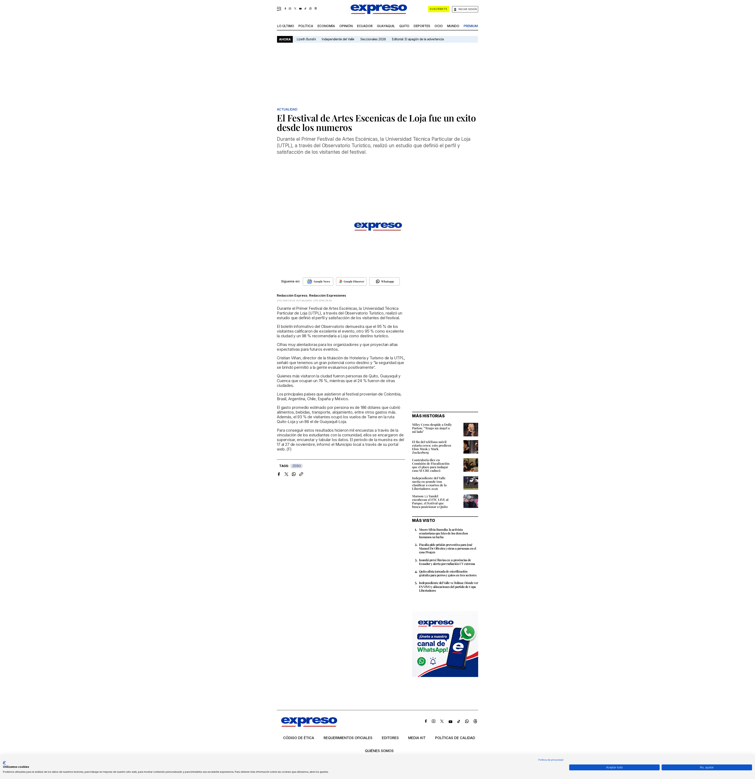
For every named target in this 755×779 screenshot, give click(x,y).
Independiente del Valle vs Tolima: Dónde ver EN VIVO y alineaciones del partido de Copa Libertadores (448, 586)
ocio (439, 26)
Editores (390, 738)
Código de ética (298, 738)
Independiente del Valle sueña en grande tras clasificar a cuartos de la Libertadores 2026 (429, 483)
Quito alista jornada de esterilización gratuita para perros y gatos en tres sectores (447, 573)
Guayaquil (386, 26)
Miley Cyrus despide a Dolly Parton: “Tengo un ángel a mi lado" (432, 428)
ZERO (296, 466)
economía (326, 26)
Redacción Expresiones (327, 295)
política (305, 26)
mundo (453, 26)
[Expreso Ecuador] (309, 725)
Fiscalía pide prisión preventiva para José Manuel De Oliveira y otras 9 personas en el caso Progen (447, 548)
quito (404, 26)
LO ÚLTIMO (285, 26)
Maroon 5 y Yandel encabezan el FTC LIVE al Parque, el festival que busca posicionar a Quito (430, 501)
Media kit (417, 738)
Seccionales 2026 (373, 39)
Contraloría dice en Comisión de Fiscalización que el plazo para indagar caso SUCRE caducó (430, 465)
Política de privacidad (550, 759)
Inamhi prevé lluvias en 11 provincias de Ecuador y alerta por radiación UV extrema (447, 562)
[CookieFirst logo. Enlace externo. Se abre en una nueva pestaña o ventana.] (4, 763)
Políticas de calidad (455, 738)
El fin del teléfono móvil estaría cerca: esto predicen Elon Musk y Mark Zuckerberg (431, 447)
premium (471, 26)
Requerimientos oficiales (348, 738)
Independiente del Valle (338, 39)
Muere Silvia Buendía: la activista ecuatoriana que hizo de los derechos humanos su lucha (443, 533)
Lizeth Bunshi (306, 39)
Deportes (422, 26)
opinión (346, 26)
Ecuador (365, 26)
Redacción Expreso (292, 295)
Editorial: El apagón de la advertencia (418, 39)
